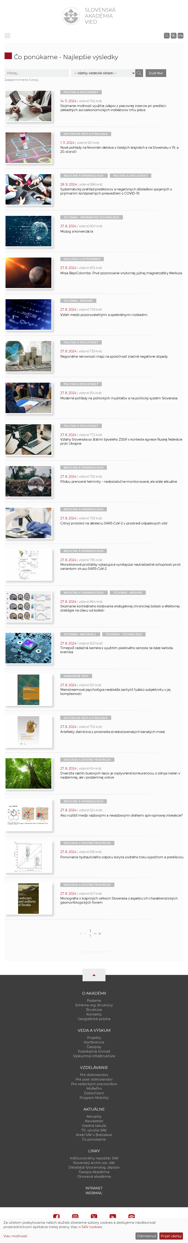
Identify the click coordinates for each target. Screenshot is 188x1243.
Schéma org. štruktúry (94, 1005)
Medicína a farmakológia (83, 176)
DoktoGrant (94, 1093)
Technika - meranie (78, 301)
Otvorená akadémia (94, 1176)
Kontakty (94, 1014)
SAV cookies (92, 1227)
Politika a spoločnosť (81, 92)
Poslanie (94, 1001)
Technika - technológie (124, 634)
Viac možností (15, 1236)
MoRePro (94, 1089)
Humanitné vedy (76, 676)
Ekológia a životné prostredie (87, 760)
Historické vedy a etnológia (86, 134)
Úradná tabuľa (94, 1126)
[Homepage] (71, 16)
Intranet (94, 1188)
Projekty (94, 1038)
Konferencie (94, 1042)
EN (180, 35)
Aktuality (94, 1116)
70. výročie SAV (94, 1130)
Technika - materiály (80, 634)
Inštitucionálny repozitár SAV (94, 1158)
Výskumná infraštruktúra (94, 1056)
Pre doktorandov (94, 1075)
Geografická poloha (94, 1019)
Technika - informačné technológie (91, 217)
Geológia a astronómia (82, 259)
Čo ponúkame (94, 1139)
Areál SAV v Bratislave (94, 1135)
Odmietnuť (146, 1236)
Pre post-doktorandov (94, 1079)
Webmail (94, 1193)
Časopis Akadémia (94, 1172)
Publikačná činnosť (94, 1051)
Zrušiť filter (156, 73)
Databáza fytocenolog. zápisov (94, 1167)
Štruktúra (94, 1010)
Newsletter (94, 1121)
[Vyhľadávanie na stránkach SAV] (167, 35)
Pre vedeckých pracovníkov (94, 1084)
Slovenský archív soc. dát (94, 1163)
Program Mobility (94, 1098)
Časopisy (94, 1047)
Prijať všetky (171, 1236)
